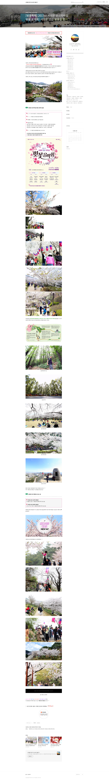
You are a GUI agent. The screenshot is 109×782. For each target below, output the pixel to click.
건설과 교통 (70, 65)
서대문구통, (68, 99)
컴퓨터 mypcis (78, 761)
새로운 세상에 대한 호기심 (79, 771)
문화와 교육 (70, 59)
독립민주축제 (70, 86)
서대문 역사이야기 (71, 78)
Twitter (72, 117)
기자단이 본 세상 (71, 76)
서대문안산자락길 (71, 82)
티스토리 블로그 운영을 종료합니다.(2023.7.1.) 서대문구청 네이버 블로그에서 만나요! (41, 754)
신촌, (73, 99)
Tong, (77, 99)
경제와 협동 (70, 62)
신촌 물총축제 (70, 84)
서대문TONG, (74, 96)
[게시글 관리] (31, 723)
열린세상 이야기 (71, 74)
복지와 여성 (70, 63)
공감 (77, 760)
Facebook (68, 117)
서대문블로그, (77, 98)
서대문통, (72, 98)
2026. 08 (75, 130)
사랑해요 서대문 (70, 58)
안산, (71, 99)
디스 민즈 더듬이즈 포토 (79, 766)
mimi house (78, 769)
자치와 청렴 (70, 66)
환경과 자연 (70, 61)
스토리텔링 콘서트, (75, 101)
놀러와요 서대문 (70, 80)
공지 (67, 71)
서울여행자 (78, 763)
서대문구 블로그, (69, 96)
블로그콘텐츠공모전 (71, 87)
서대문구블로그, (80, 102)
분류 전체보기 (69, 56)
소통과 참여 (70, 69)
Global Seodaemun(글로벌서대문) (74, 89)
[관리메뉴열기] (107, 2)
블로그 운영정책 (28, 774)
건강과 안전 (70, 68)
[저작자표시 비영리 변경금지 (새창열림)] (38, 722)
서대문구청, (68, 102)
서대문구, (78, 96)
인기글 (71, 107)
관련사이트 (78, 774)
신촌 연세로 (70, 83)
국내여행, (81, 96)
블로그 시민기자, (69, 101)
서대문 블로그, (68, 98)
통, (75, 99)
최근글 (67, 107)
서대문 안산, (75, 102)
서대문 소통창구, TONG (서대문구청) (79, 757)
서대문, (81, 98)
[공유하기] (29, 723)
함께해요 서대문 (70, 73)
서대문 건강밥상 (71, 77)
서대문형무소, (80, 101)
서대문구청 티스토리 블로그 (32, 2)
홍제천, (72, 102)
